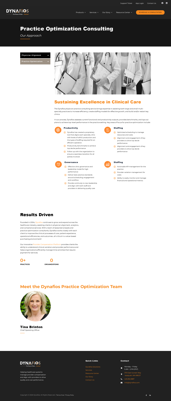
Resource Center (92, 373)
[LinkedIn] (150, 395)
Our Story (89, 377)
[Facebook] (162, 3)
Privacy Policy (69, 395)
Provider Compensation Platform (47, 244)
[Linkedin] (167, 3)
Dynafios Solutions (93, 367)
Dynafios (39, 222)
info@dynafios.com (132, 383)
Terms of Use (60, 395)
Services (89, 370)
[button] (150, 12)
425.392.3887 (129, 379)
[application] (85, 12)
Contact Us (90, 380)
